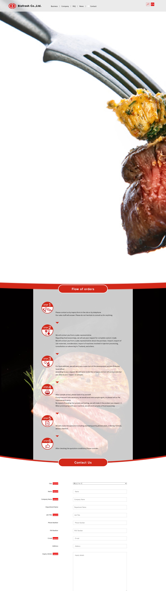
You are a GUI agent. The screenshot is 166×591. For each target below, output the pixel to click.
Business (54, 6)
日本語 (148, 4)
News (81, 6)
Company (65, 6)
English (152, 4)
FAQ (74, 6)
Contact (93, 6)
